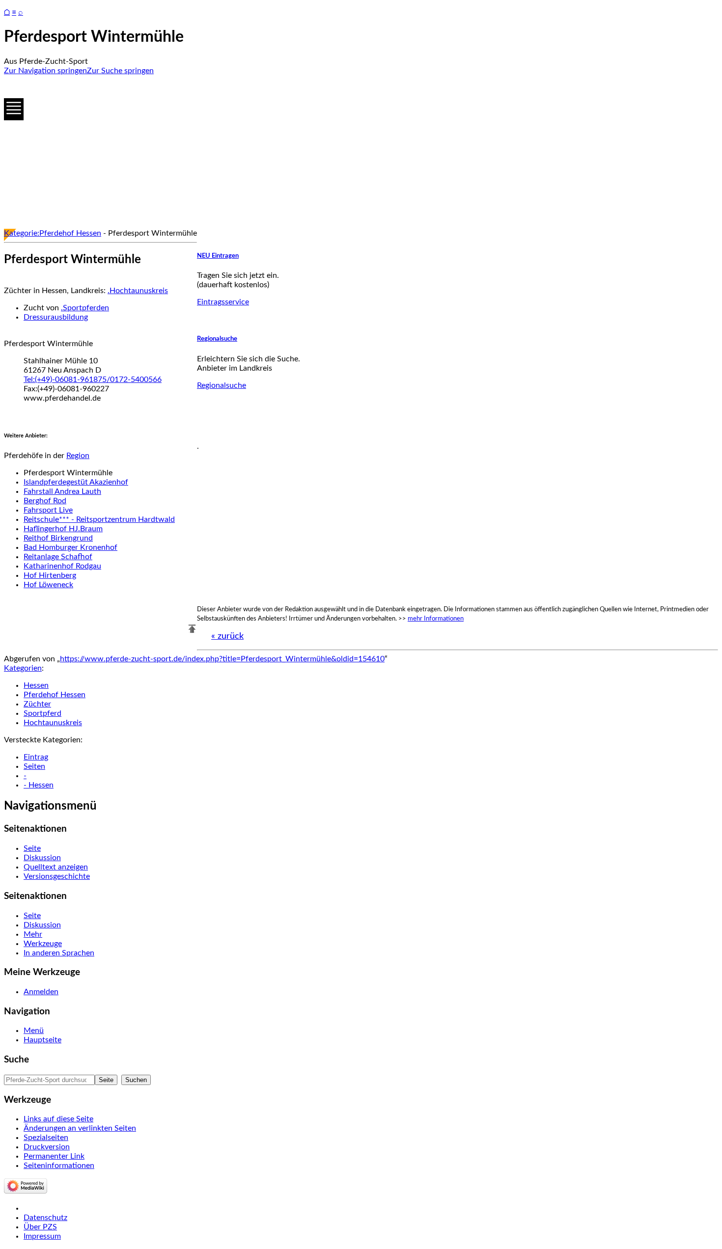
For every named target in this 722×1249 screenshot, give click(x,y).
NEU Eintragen (218, 255)
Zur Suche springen (120, 71)
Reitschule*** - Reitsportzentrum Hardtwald (99, 519)
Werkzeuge (43, 944)
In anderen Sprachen (59, 953)
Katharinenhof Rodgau (62, 566)
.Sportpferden (85, 308)
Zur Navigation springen (45, 71)
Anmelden (41, 992)
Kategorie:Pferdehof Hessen (52, 233)
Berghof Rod (45, 501)
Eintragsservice (223, 302)
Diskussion (42, 858)
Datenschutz (45, 1218)
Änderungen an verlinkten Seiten (80, 1128)
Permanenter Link (54, 1156)
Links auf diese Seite (58, 1119)
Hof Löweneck (48, 585)
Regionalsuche (217, 338)
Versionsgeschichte (57, 876)
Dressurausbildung (56, 317)
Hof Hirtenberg (50, 575)
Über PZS (40, 1227)
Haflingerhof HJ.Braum (63, 529)
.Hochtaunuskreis (138, 291)
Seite (32, 848)
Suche (16, 1059)
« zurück (227, 636)
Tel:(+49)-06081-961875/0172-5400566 (93, 379)
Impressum (42, 1236)
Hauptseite (42, 1040)
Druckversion (47, 1147)
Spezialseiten (46, 1137)
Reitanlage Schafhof (58, 557)
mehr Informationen (436, 618)
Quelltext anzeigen (56, 867)
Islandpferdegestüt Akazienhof (76, 482)
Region (77, 456)
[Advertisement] (298, 152)
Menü (34, 1030)
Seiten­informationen (59, 1165)
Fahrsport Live (48, 510)
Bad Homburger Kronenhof (70, 547)
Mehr (33, 934)
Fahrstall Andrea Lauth (62, 491)
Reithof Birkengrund (58, 538)
